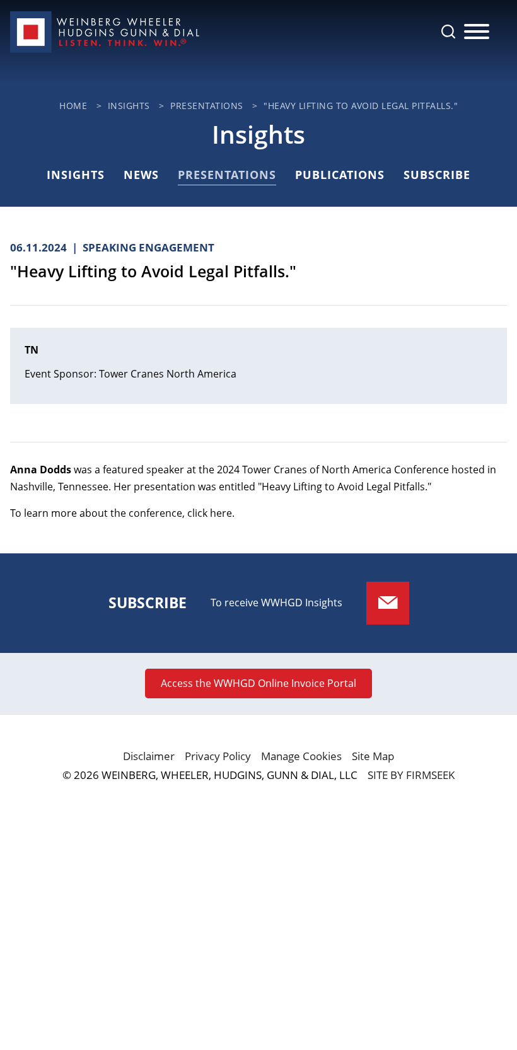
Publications (340, 174)
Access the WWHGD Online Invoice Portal (258, 683)
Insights (129, 106)
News (141, 174)
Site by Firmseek (411, 775)
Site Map (373, 756)
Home (73, 106)
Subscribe (437, 174)
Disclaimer (149, 756)
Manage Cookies (301, 756)
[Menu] (477, 32)
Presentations (206, 106)
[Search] (448, 31)
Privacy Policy (218, 756)
